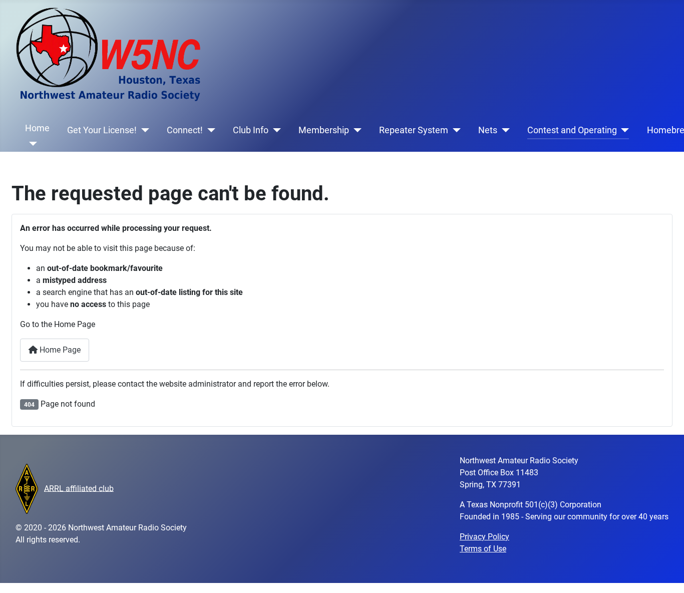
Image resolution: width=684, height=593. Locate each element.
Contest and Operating (572, 130)
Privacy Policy (484, 536)
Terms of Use (483, 548)
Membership (323, 130)
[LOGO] (27, 488)
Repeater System (413, 130)
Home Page (59, 350)
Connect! (185, 130)
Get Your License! (102, 130)
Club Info (250, 130)
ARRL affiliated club (79, 488)
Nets (487, 130)
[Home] (31, 143)
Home (37, 128)
